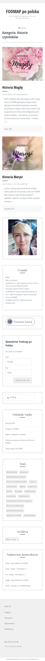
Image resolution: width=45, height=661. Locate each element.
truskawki (29, 515)
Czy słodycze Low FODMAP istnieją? (20, 586)
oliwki (18, 491)
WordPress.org (9, 629)
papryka (11, 496)
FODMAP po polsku (22, 11)
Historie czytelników (15, 94)
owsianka (30, 491)
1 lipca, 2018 (8, 129)
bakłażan (12, 472)
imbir (22, 486)
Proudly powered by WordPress (13, 659)
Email (7, 357)
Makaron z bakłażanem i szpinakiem (16, 434)
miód (9, 491)
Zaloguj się (8, 612)
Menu (24, 28)
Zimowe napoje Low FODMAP (14, 448)
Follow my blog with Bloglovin (13, 646)
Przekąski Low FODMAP (12, 429)
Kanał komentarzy (10, 623)
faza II (33, 482)
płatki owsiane (15, 506)
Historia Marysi (12, 177)
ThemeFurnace (35, 659)
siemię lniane (14, 515)
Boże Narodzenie (16, 477)
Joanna (7, 563)
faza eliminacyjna (17, 482)
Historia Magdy (12, 87)
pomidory (24, 496)
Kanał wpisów (8, 618)
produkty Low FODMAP (19, 501)
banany (24, 472)
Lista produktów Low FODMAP (19, 563)
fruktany (12, 486)
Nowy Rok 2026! (10, 423)
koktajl (32, 486)
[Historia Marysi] (22, 169)
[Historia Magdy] (22, 80)
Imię (7, 368)
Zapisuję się (22, 380)
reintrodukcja (15, 511)
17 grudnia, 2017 (9, 209)
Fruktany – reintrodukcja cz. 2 (19, 569)
